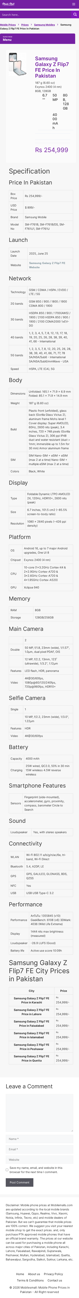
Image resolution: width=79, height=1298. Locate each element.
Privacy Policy (53, 1274)
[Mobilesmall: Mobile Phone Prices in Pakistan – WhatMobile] (8, 4)
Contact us (55, 1280)
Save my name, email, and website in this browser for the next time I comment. (36, 1170)
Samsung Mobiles (44, 24)
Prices (25, 24)
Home (20, 1274)
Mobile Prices (8, 24)
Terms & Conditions (30, 1280)
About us (34, 1274)
